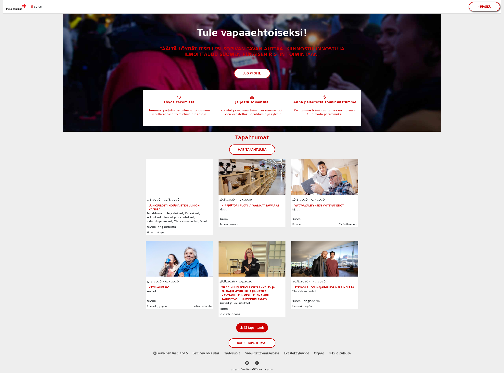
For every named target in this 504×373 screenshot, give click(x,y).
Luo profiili (252, 73)
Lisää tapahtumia (252, 327)
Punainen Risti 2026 (173, 353)
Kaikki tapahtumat (252, 343)
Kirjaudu (484, 6)
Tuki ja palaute (340, 353)
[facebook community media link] (257, 361)
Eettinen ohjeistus (206, 353)
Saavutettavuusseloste (262, 353)
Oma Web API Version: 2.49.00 (256, 369)
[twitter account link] (247, 361)
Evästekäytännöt (297, 353)
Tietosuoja (232, 353)
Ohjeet (319, 353)
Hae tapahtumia (252, 150)
